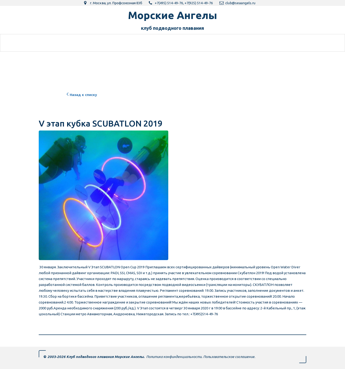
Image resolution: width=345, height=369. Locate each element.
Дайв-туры (156, 43)
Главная (52, 43)
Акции (272, 43)
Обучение (78, 43)
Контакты (246, 43)
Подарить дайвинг (117, 43)
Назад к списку (83, 95)
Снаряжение (190, 43)
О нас (219, 43)
